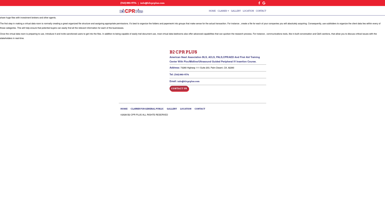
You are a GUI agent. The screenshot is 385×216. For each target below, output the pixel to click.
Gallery (236, 11)
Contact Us (179, 88)
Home (212, 11)
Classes (222, 11)
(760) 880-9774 (181, 74)
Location (248, 11)
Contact (261, 11)
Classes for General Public (147, 109)
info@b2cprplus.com (188, 81)
